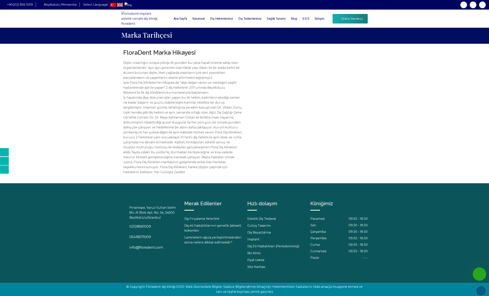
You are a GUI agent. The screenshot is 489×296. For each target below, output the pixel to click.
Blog (294, 18)
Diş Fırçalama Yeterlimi (201, 219)
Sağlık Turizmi (276, 18)
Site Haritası (256, 267)
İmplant (253, 239)
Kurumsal (198, 18)
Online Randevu (352, 18)
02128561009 (133, 226)
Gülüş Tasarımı (259, 225)
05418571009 (133, 237)
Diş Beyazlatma (259, 232)
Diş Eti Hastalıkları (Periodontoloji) (273, 246)
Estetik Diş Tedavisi (261, 219)
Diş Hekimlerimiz (221, 18)
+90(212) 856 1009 (20, 4)
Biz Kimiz (254, 253)
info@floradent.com (133, 247)
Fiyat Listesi (255, 260)
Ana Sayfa (180, 18)
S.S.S (305, 18)
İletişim (319, 18)
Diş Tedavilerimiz (250, 18)
